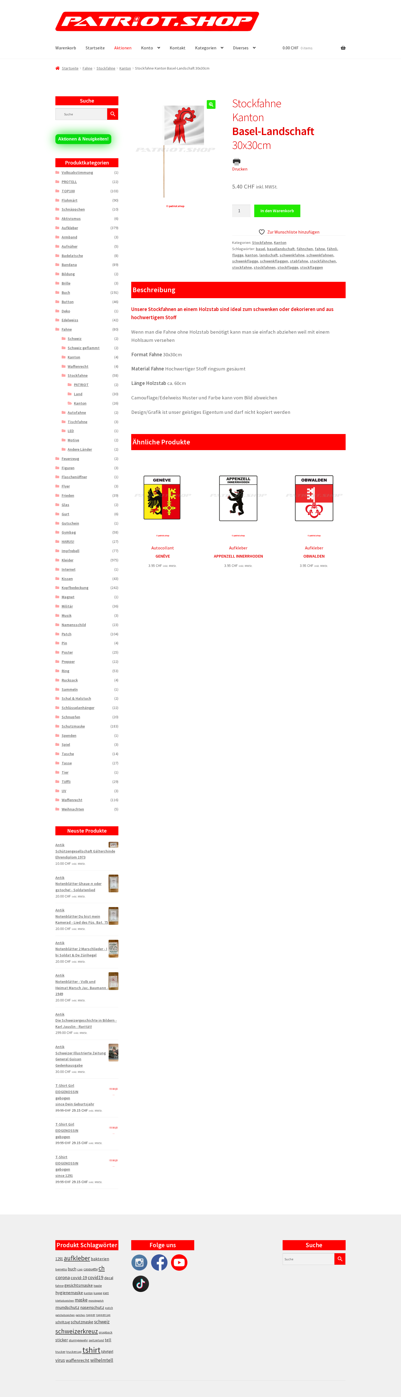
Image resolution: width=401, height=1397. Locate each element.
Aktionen (122, 47)
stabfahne (299, 261)
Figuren (68, 467)
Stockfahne (106, 68)
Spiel (66, 744)
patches (80, 1315)
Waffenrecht (78, 366)
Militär (67, 606)
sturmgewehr (78, 1340)
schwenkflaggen (274, 261)
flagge (237, 255)
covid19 (95, 1278)
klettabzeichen (64, 1300)
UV (64, 790)
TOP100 (68, 191)
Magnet (68, 596)
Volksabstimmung (77, 172)
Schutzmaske (73, 726)
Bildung (68, 273)
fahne (320, 248)
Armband (69, 237)
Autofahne (77, 412)
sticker (61, 1339)
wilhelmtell (101, 1360)
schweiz (102, 1322)
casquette (90, 1269)
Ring (65, 670)
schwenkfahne (292, 255)
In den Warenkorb (277, 210)
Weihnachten (73, 809)
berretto (61, 1269)
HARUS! (68, 541)
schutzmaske (82, 1321)
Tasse (67, 763)
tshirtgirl (107, 1351)
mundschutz (67, 1307)
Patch (66, 634)
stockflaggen (311, 267)
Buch (66, 292)
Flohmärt (69, 200)
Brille (66, 283)
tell (108, 1339)
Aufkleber (70, 227)
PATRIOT (81, 384)
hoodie (98, 1286)
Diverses (241, 47)
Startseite (95, 47)
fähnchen (305, 248)
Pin (64, 643)
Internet (69, 569)
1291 (59, 1258)
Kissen (67, 578)
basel (260, 248)
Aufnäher (69, 246)
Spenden (69, 735)
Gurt (65, 513)
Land (78, 393)
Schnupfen (71, 716)
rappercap (103, 1315)
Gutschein (70, 523)
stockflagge (287, 267)
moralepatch (96, 1300)
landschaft (268, 255)
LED (71, 430)
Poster (67, 652)
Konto (147, 47)
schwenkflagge (245, 261)
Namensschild (74, 624)
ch (101, 1268)
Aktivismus (71, 218)
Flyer (66, 486)
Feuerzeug (70, 458)
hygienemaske (69, 1292)
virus (60, 1360)
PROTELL (69, 181)
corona (62, 1277)
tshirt (91, 1350)
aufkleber (77, 1258)
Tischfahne (77, 421)
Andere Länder (80, 449)
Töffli (66, 781)
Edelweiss (70, 320)
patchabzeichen (65, 1315)
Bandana (69, 264)
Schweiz (75, 338)
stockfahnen (265, 267)
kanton (251, 255)
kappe (98, 1293)
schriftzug (62, 1322)
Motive (73, 440)
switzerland (96, 1340)
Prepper (68, 661)
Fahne (87, 68)
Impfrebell (70, 550)
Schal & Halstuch (76, 698)
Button (68, 301)
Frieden (68, 495)
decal (108, 1277)
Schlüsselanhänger (78, 707)
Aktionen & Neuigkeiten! (83, 139)
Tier (65, 772)
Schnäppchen (73, 209)
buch (72, 1269)
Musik (66, 615)
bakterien (100, 1258)
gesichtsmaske (78, 1285)
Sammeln (70, 689)
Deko (66, 311)
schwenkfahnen (319, 255)
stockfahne (242, 267)
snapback (105, 1332)
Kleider (67, 560)
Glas (65, 504)
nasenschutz (92, 1307)
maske (81, 1300)
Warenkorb (65, 47)
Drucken (239, 169)
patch (109, 1308)
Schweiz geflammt (84, 347)
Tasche (68, 753)
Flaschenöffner (74, 476)
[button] (211, 104)
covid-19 (79, 1278)
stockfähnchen (323, 261)
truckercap (74, 1352)
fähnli (332, 248)
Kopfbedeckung (75, 587)
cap (80, 1269)
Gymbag (69, 532)
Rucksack (70, 680)
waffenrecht (77, 1360)
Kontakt (177, 47)
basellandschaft (281, 248)
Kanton (125, 68)
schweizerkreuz (76, 1331)
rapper (90, 1315)
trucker (60, 1352)
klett (106, 1293)
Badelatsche (72, 255)
